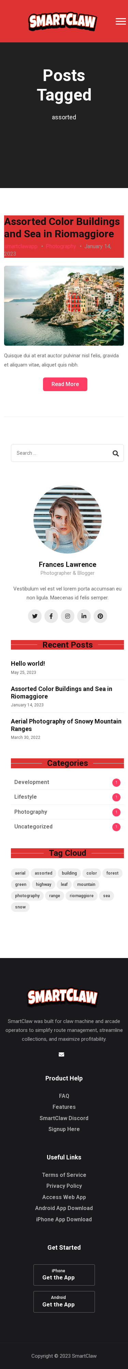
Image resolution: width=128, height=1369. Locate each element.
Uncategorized (33, 826)
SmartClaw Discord (64, 1118)
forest (112, 873)
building (69, 873)
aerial (20, 873)
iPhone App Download (64, 1219)
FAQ (64, 1096)
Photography (61, 246)
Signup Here (64, 1129)
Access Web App (64, 1197)
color (91, 873)
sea (106, 895)
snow (20, 907)
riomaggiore (82, 895)
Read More (65, 384)
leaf (64, 884)
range (54, 895)
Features (64, 1107)
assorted (43, 873)
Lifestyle (25, 797)
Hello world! (28, 663)
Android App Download (64, 1208)
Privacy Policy (64, 1186)
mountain (86, 884)
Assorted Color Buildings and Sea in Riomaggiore (62, 227)
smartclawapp (21, 246)
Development (31, 782)
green (20, 884)
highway (43, 884)
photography (27, 895)
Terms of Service (64, 1175)
